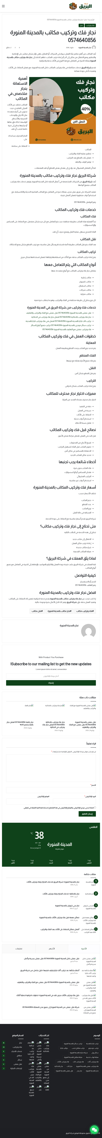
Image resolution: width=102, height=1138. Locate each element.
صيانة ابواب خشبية (92, 1057)
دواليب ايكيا (64, 1048)
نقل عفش (18, 1064)
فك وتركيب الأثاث (63, 1062)
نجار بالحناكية (58, 1066)
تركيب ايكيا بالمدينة (92, 1044)
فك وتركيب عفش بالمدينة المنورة (87, 1066)
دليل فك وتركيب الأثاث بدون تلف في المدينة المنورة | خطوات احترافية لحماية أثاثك (47, 995)
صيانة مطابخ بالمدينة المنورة (73, 1057)
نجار (85, 20)
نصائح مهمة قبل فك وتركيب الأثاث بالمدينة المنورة (59, 917)
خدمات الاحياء (17, 1051)
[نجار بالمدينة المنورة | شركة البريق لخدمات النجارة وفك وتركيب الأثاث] (88, 886)
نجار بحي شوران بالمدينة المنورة (67, 906)
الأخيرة (84, 948)
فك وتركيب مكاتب (84, 611)
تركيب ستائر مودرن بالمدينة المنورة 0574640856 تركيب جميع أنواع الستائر (61, 325)
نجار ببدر (79, 1071)
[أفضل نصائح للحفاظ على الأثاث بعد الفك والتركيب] (88, 933)
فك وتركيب (90, 25)
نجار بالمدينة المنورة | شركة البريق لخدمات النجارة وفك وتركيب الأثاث (53, 882)
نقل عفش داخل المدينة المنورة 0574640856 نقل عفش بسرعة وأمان (51, 958)
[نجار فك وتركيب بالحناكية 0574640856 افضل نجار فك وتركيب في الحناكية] (51, 712)
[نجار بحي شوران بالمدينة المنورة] (88, 909)
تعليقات (18, 948)
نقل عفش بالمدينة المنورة (64, 1071)
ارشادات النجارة (16, 1068)
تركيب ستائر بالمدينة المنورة (73, 1044)
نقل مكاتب (36, 611)
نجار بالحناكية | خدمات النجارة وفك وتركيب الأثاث (61, 894)
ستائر (20, 1060)
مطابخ (19, 1056)
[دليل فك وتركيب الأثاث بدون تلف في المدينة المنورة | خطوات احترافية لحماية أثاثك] (88, 999)
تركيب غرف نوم (93, 1048)
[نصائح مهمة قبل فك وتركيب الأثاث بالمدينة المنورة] (88, 921)
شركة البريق (70, 1133)
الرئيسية (91, 20)
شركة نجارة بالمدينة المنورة (79, 1053)
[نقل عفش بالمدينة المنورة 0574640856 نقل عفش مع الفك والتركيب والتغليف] (82, 712)
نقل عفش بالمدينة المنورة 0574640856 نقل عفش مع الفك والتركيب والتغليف (58, 313)
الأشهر (52, 948)
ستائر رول (95, 1053)
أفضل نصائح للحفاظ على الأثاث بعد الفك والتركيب (60, 929)
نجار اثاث (69, 1066)
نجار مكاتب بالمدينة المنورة (59, 611)
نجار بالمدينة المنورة (84, 48)
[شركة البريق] (81, 6)
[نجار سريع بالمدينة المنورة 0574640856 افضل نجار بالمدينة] (30, 1091)
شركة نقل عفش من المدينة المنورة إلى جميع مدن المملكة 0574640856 (50, 1007)
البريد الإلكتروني (90, 796)
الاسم (93, 785)
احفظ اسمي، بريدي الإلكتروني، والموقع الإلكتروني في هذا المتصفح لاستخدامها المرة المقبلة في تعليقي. (58, 808)
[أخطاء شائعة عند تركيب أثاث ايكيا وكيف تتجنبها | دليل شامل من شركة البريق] (88, 974)
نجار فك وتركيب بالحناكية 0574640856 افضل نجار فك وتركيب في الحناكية (61, 317)
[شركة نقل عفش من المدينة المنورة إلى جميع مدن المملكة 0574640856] (88, 1011)
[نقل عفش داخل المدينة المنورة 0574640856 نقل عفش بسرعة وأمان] (88, 962)
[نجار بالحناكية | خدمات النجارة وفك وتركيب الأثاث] (88, 897)
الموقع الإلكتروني (43, 796)
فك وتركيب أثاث (93, 1062)
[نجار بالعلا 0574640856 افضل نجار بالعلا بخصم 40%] (19, 712)
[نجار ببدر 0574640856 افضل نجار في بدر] (38, 1088)
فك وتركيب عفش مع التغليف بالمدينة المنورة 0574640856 (66, 329)
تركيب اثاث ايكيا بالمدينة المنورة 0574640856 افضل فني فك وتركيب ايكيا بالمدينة (58, 321)
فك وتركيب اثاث (78, 1062)
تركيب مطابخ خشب (78, 1048)
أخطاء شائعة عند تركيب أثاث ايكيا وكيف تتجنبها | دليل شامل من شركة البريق (49, 970)
